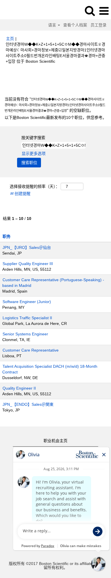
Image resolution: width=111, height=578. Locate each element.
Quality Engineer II (19, 388)
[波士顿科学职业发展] (20, 10)
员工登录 (98, 25)
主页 (10, 38)
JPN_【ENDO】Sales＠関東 (28, 404)
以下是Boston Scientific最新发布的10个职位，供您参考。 (55, 117)
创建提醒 (21, 193)
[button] (104, 11)
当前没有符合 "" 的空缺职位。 (55, 105)
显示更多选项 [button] (34, 153)
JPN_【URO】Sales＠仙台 (27, 247)
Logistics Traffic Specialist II (27, 318)
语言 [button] (52, 25)
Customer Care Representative (31, 350)
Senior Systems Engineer (25, 334)
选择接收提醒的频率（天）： (34, 186)
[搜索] (90, 10)
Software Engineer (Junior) (27, 301)
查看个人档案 (75, 25)
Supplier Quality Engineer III (28, 263)
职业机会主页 (55, 440)
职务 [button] (7, 236)
